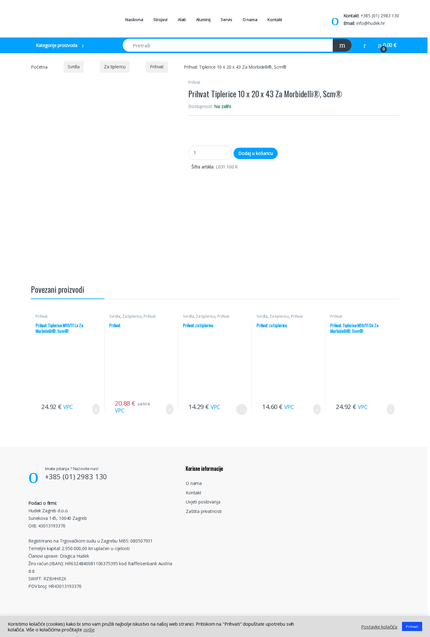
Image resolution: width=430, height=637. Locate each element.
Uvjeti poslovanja (203, 502)
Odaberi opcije (239, 409)
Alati (182, 19)
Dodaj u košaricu (255, 153)
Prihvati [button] (412, 626)
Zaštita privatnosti (204, 511)
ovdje (89, 629)
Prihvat (157, 67)
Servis (226, 19)
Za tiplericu (115, 67)
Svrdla (74, 67)
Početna (39, 67)
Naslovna (134, 19)
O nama (250, 19)
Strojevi (160, 19)
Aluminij (203, 19)
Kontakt (275, 19)
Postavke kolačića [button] (379, 626)
